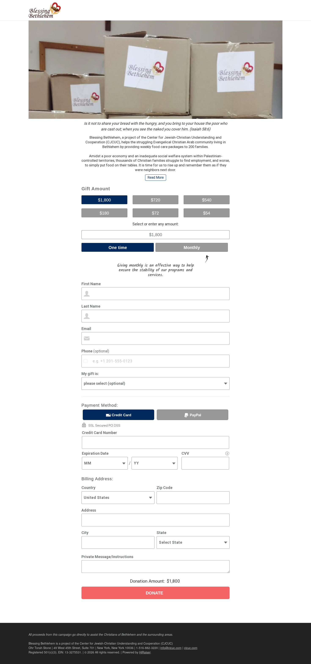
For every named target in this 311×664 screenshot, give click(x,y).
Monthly (192, 247)
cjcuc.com (190, 648)
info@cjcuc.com (171, 648)
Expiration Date (95, 453)
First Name (91, 284)
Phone (95, 351)
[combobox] (86, 361)
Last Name (90, 306)
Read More (155, 177)
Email (86, 328)
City (84, 532)
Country (88, 487)
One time (118, 247)
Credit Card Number (99, 432)
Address (88, 510)
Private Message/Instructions (107, 556)
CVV (185, 453)
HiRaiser (144, 652)
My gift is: (90, 373)
